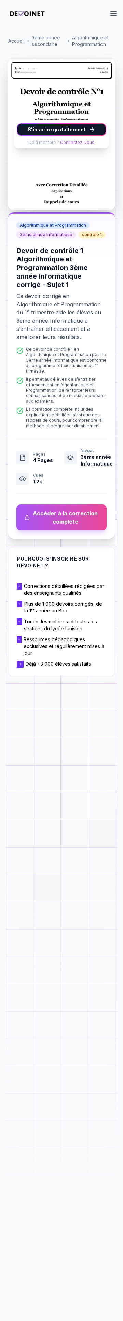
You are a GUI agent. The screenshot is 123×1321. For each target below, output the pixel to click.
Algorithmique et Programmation (90, 41)
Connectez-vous (77, 142)
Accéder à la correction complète (65, 517)
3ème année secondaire (46, 41)
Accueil (16, 41)
